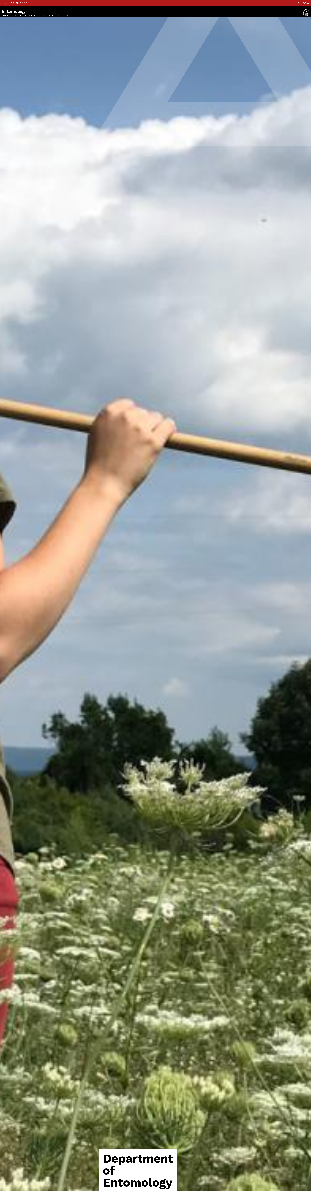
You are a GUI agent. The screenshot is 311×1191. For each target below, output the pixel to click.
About (6, 16)
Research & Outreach (35, 16)
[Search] (299, 3)
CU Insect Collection (58, 16)
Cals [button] (304, 3)
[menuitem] (5, 16)
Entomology (14, 11)
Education (17, 16)
